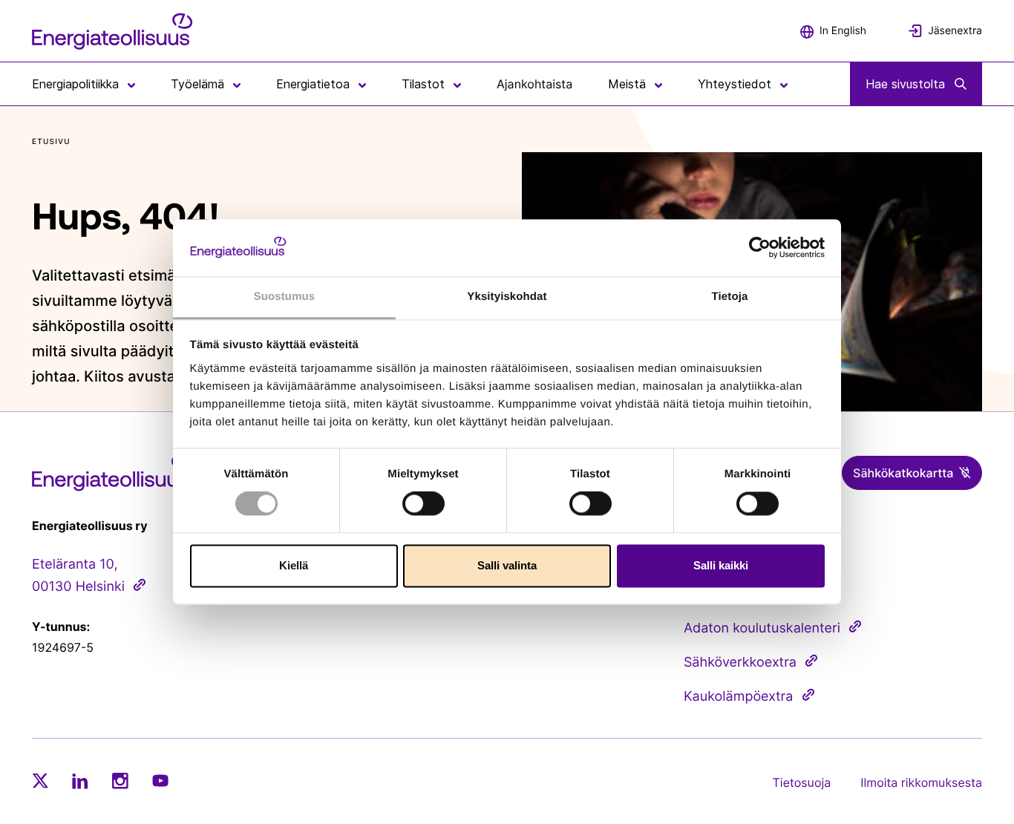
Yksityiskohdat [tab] (506, 296)
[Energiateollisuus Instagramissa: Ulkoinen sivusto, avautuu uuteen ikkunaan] (120, 780)
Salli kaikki (720, 565)
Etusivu (51, 141)
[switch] (423, 504)
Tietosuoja (802, 782)
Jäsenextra (955, 30)
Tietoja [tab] (730, 296)
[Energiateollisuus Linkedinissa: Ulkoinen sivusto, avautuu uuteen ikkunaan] (80, 781)
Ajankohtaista (534, 83)
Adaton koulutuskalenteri (762, 628)
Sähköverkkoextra (740, 662)
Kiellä (293, 565)
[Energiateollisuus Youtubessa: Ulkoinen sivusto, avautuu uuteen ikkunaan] (160, 780)
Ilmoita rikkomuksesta (921, 782)
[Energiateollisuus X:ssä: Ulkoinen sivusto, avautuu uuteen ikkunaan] (40, 781)
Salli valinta (507, 565)
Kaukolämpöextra (739, 696)
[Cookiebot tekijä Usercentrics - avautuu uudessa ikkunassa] (760, 248)
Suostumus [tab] (284, 296)
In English (843, 30)
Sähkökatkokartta (903, 472)
